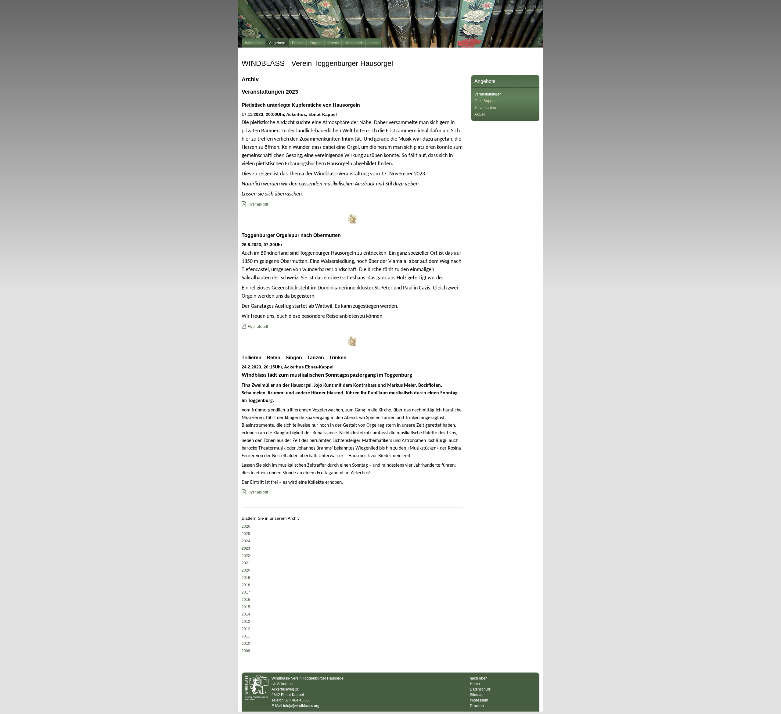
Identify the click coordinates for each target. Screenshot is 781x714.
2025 (246, 534)
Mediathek (354, 43)
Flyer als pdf (258, 204)
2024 (246, 541)
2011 (246, 636)
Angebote (277, 43)
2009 (246, 651)
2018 (246, 585)
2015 (246, 607)
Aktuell (480, 114)
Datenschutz (480, 689)
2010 (246, 643)
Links (373, 43)
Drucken (477, 706)
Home (475, 684)
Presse (298, 43)
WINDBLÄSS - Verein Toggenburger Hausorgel (317, 63)
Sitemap (477, 695)
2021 (246, 563)
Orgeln (316, 43)
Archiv (333, 43)
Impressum (479, 700)
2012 (246, 629)
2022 (246, 556)
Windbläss (253, 43)
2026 (246, 526)
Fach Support (485, 101)
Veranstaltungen (488, 94)
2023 (246, 548)
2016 (246, 599)
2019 (246, 578)
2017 (246, 592)
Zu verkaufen (485, 108)
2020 (246, 570)
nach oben (479, 678)
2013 (246, 621)
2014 (246, 614)
